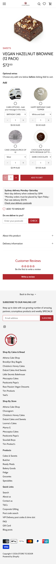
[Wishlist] (44, 4)
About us (7, 496)
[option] (28, 28)
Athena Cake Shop (11, 358)
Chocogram (8, 411)
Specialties (7, 480)
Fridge (5, 472)
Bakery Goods (9, 468)
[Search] (39, 4)
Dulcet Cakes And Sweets (14, 370)
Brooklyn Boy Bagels (12, 362)
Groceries (7, 476)
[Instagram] (4, 326)
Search (6, 492)
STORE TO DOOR (25, 553)
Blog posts (8, 529)
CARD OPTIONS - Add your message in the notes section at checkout (15, 109)
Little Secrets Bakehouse (14, 374)
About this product (12, 235)
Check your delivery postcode (18, 203)
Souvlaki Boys (9, 440)
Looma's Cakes (10, 423)
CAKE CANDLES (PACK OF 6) (15, 151)
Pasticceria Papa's (11, 382)
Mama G (7, 427)
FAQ (5, 521)
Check (33, 220)
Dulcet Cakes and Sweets (14, 419)
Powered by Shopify (11, 556)
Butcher (6, 460)
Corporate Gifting (10, 509)
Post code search (10, 513)
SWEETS (7, 48)
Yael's (5, 395)
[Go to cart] (50, 4)
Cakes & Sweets (10, 456)
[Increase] (16, 178)
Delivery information (13, 243)
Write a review (28, 276)
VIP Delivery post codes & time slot (19, 517)
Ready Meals (9, 464)
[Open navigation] (4, 4)
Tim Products (9, 391)
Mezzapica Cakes (10, 378)
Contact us (8, 501)
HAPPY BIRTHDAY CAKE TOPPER (41, 108)
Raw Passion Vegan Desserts (16, 386)
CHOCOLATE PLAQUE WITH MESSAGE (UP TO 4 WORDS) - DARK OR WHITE (40, 153)
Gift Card (7, 525)
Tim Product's (9, 444)
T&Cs (5, 505)
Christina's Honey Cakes (14, 366)
